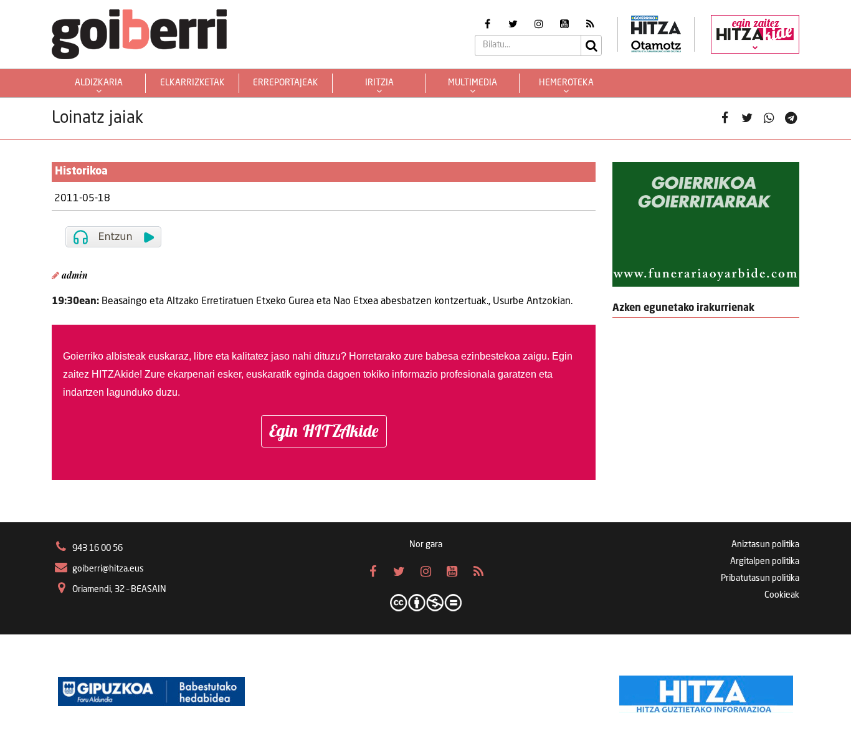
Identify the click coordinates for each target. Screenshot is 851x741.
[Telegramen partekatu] (790, 118)
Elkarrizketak (192, 83)
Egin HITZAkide (324, 430)
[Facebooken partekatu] (724, 118)
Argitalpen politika (764, 561)
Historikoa (81, 171)
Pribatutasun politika (760, 578)
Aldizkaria (99, 83)
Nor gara (425, 544)
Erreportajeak (285, 83)
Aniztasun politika (765, 544)
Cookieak (781, 595)
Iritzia (379, 83)
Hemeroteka (566, 83)
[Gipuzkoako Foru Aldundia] (151, 691)
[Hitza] (706, 691)
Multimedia (472, 83)
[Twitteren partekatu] (747, 118)
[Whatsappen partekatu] (769, 118)
